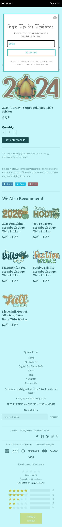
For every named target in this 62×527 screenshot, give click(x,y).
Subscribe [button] (31, 52)
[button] (55, 17)
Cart (57, 3)
